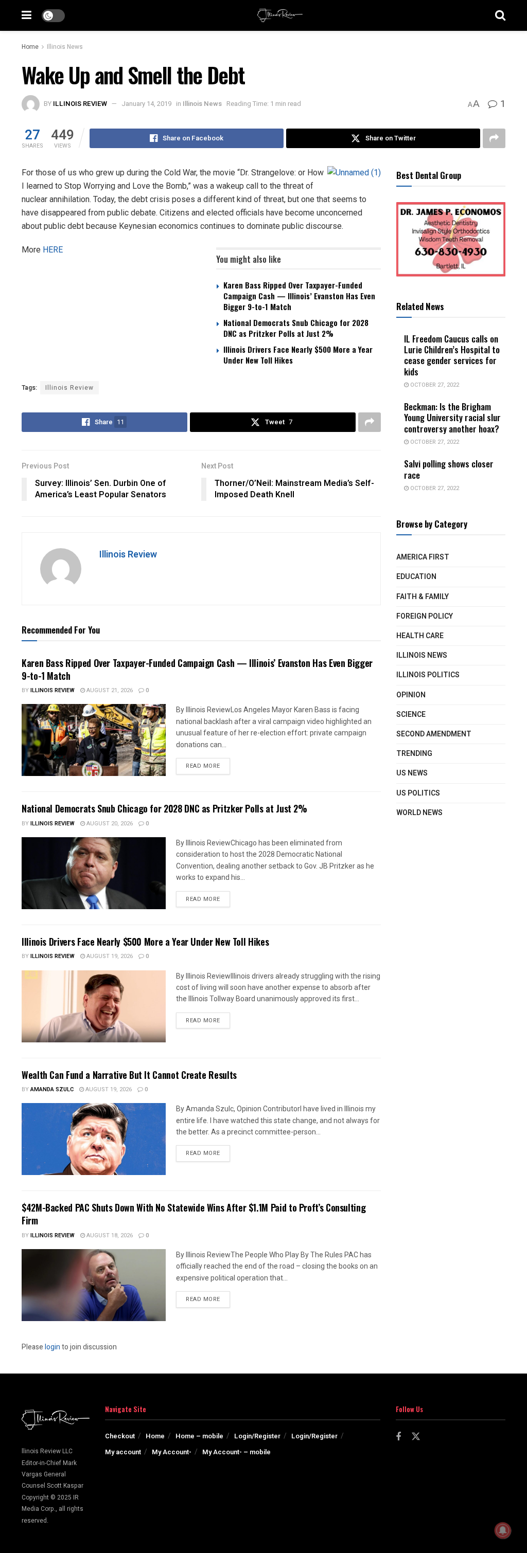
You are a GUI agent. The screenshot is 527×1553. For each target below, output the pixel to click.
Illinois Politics (428, 675)
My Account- (171, 1452)
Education (416, 576)
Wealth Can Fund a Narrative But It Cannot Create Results (129, 1074)
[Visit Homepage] (280, 15)
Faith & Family (422, 596)
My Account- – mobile (236, 1452)
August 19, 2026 (109, 956)
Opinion (411, 695)
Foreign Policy (424, 616)
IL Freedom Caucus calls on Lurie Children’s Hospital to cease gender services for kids (452, 355)
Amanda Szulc (52, 1089)
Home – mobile (199, 1436)
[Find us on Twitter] (415, 1437)
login (52, 1347)
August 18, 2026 (109, 1235)
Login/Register (257, 1436)
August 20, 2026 (109, 823)
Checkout (120, 1436)
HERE (53, 250)
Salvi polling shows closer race (449, 469)
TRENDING (414, 753)
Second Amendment (433, 734)
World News (419, 812)
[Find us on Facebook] (398, 1437)
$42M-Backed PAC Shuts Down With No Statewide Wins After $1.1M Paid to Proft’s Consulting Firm (193, 1214)
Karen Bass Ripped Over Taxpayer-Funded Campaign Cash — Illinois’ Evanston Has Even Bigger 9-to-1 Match (299, 295)
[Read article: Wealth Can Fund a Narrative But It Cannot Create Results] (94, 1139)
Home (30, 46)
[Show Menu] (26, 15)
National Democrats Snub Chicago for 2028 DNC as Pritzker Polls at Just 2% (295, 328)
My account (123, 1452)
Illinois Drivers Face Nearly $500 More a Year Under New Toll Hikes (298, 355)
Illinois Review (80, 104)
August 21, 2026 (109, 690)
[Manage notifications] (503, 1530)
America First (422, 557)
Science (411, 714)
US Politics (418, 793)
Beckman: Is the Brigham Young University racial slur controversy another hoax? (452, 417)
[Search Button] (500, 15)
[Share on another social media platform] (494, 138)
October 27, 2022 (434, 385)
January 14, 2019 (146, 104)
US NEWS (412, 773)
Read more (208, 765)
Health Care (420, 635)
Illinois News (65, 46)
